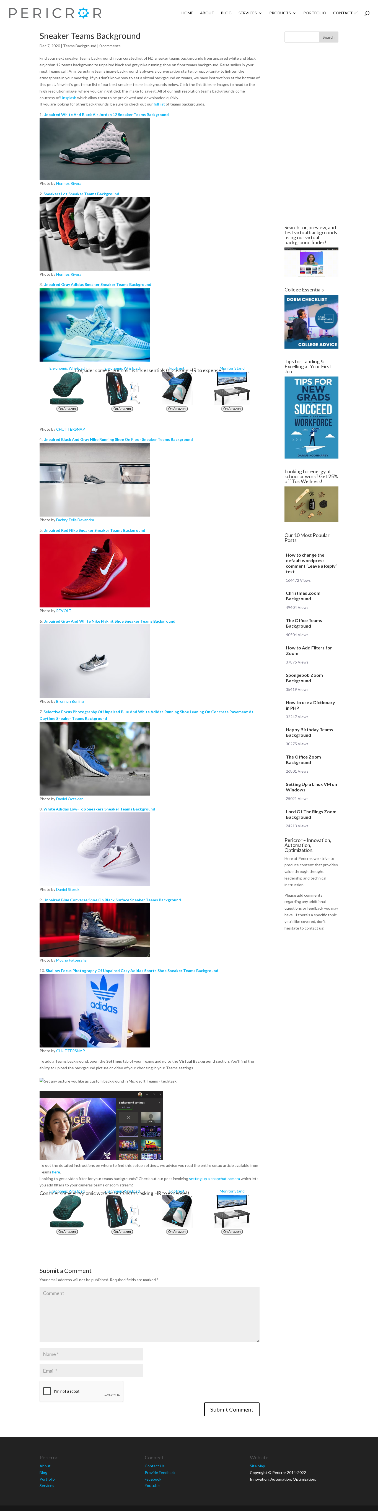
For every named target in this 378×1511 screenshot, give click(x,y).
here (56, 1172)
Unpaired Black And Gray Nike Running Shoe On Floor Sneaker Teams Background (118, 439)
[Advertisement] (311, 134)
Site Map (257, 1465)
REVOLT (63, 610)
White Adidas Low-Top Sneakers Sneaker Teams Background (99, 809)
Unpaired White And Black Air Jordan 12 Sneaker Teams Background (106, 114)
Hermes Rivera (68, 183)
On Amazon (67, 409)
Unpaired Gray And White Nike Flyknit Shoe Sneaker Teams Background (109, 621)
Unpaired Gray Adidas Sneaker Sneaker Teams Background (97, 284)
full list (159, 104)
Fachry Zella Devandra (75, 519)
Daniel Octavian (70, 798)
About (207, 13)
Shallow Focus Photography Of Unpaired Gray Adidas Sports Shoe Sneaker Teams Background (132, 970)
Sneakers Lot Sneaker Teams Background (81, 193)
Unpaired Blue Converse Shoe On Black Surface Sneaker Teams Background (112, 899)
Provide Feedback (160, 1472)
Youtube (152, 1485)
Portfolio (314, 13)
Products (280, 13)
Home (187, 13)
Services (248, 13)
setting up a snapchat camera (214, 1178)
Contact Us (346, 13)
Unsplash (68, 97)
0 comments (110, 45)
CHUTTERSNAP (70, 429)
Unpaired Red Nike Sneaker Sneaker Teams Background (94, 530)
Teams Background (79, 45)
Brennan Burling (70, 701)
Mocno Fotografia (71, 960)
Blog (226, 13)
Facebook (153, 1479)
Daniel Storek (67, 889)
